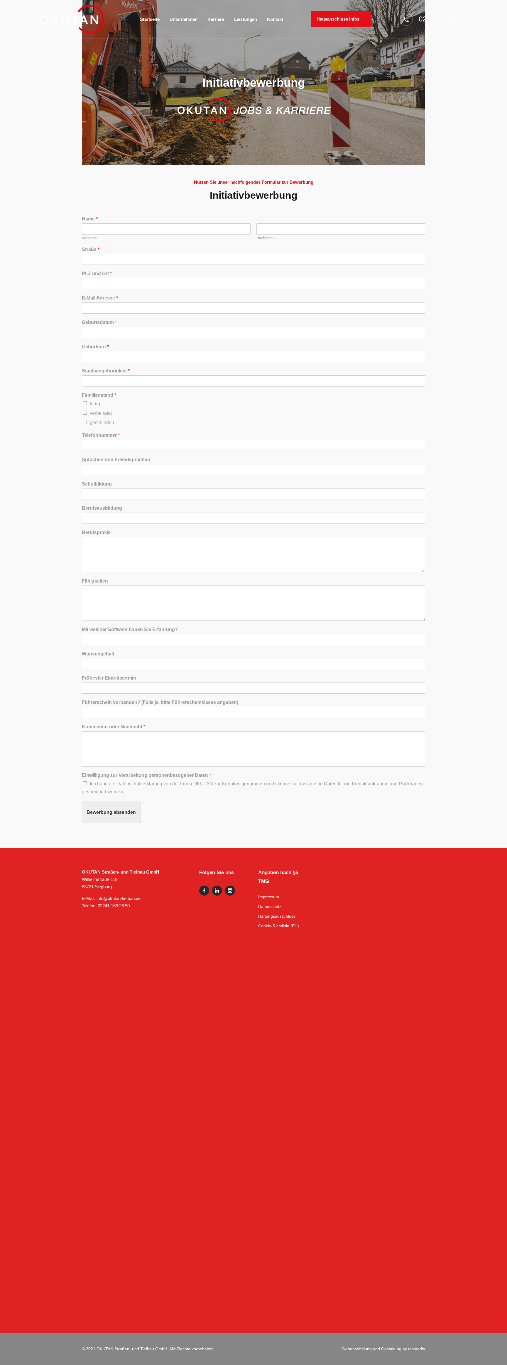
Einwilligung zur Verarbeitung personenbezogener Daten (146, 775)
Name (90, 218)
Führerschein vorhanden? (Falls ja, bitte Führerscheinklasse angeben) (160, 702)
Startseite (150, 19)
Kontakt (275, 19)
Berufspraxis (96, 532)
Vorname (89, 238)
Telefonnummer (101, 435)
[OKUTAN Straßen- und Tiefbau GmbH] (72, 19)
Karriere (215, 19)
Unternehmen (183, 19)
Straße (90, 249)
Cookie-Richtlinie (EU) (278, 926)
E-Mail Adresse (100, 297)
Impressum (268, 896)
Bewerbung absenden (111, 812)
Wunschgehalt (98, 653)
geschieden (102, 422)
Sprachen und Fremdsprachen (116, 459)
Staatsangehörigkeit (106, 370)
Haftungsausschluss (276, 916)
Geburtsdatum (99, 322)
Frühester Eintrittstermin (109, 677)
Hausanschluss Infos (338, 18)
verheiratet (101, 413)
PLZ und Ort (97, 273)
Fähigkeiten (95, 580)
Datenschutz (269, 906)
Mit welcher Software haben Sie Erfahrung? (130, 629)
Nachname (265, 238)
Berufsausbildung (102, 508)
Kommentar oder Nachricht (113, 726)
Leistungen (245, 19)
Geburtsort (95, 346)
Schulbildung (97, 483)
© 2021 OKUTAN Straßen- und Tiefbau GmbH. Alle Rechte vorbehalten (148, 1348)
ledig (95, 403)
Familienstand (99, 395)
